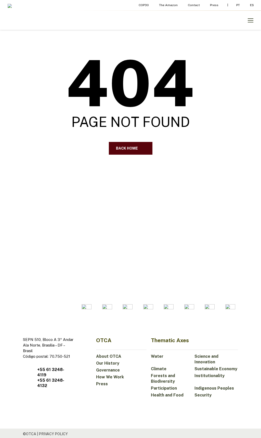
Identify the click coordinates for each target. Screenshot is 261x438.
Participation (164, 388)
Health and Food (167, 395)
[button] (250, 20)
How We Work (110, 377)
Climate (158, 368)
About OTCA (108, 356)
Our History (107, 363)
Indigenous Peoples (214, 388)
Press (102, 383)
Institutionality (209, 375)
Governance (108, 370)
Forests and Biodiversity (163, 378)
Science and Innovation (206, 359)
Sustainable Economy (215, 368)
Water (157, 356)
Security (203, 395)
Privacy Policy (53, 434)
